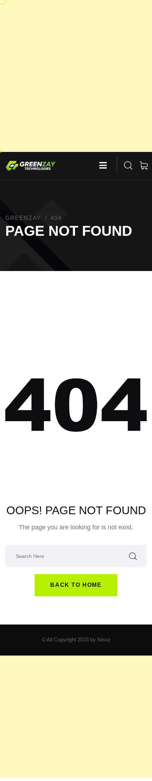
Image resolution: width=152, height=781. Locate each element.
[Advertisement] (76, 76)
